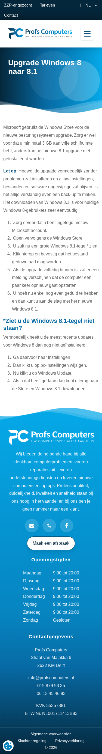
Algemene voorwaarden (51, 734)
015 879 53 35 (51, 685)
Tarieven (47, 5)
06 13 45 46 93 (51, 693)
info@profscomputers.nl (51, 677)
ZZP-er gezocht (18, 5)
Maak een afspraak (51, 543)
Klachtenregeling (32, 740)
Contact (11, 15)
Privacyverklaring (70, 740)
